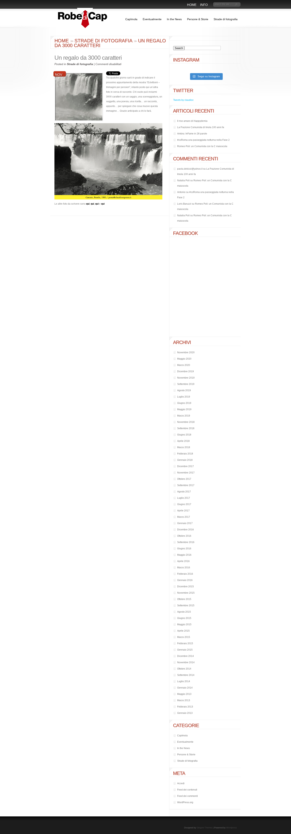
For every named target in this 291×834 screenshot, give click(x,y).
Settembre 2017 (185, 485)
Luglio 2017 (183, 498)
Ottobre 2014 (184, 668)
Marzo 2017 (183, 517)
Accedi (180, 783)
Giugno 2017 (184, 504)
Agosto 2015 (184, 611)
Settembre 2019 (185, 384)
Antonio (181, 192)
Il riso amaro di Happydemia (192, 121)
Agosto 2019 (184, 390)
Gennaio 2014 (185, 687)
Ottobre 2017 (184, 479)
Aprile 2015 (183, 630)
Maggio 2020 (184, 358)
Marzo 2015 (183, 637)
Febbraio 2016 (185, 573)
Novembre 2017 (186, 472)
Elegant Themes (204, 827)
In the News (174, 19)
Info (204, 5)
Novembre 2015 (186, 592)
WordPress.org (185, 802)
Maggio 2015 (184, 624)
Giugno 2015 (184, 618)
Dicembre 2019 (185, 371)
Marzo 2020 (183, 365)
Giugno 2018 (184, 434)
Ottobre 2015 (184, 599)
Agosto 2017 (184, 491)
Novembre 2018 (186, 422)
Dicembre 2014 (185, 656)
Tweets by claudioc (183, 100)
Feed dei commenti (187, 796)
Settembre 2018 (185, 428)
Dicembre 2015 (185, 586)
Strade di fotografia (226, 19)
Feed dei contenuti (187, 789)
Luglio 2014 (183, 681)
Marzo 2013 (183, 700)
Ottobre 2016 (184, 536)
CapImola (131, 19)
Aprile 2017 (183, 510)
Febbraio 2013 (185, 706)
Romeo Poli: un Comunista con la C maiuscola (202, 146)
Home (192, 5)
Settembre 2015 (185, 605)
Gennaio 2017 (185, 523)
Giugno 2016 (184, 548)
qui (87, 203)
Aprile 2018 (183, 441)
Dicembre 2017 (185, 466)
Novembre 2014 (186, 662)
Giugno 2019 (184, 403)
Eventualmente (152, 19)
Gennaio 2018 (185, 460)
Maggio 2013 (184, 694)
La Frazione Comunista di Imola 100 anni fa (200, 127)
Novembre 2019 (186, 377)
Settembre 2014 (185, 675)
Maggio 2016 (184, 554)
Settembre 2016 (185, 542)
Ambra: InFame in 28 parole (192, 133)
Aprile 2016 (183, 561)
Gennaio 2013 (185, 713)
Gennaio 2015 (185, 649)
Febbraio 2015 (185, 643)
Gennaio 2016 (185, 580)
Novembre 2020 (186, 352)
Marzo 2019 (183, 415)
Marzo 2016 (183, 567)
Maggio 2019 (184, 409)
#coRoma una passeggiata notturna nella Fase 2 (203, 140)
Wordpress (231, 827)
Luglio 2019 (183, 396)
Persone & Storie (197, 19)
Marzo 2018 (183, 447)
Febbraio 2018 (185, 453)
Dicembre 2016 (185, 529)
